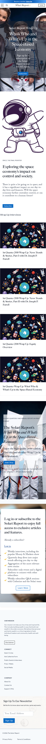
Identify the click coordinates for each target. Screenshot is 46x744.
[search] (7, 5)
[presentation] (23, 235)
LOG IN (41, 5)
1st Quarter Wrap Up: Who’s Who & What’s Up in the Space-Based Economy (22, 388)
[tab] (21, 500)
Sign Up (9, 720)
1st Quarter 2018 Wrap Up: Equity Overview (19, 346)
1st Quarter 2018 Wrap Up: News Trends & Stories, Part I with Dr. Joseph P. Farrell (22, 255)
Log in (7, 546)
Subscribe (29, 1)
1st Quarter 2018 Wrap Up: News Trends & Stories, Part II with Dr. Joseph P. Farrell (22, 301)
